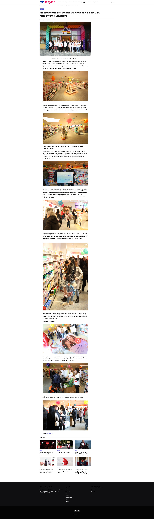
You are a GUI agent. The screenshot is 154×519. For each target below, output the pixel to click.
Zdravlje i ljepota (83, 2)
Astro (70, 2)
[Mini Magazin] (47, 2)
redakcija (42, 19)
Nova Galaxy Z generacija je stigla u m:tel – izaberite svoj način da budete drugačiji (46, 471)
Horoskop (64, 2)
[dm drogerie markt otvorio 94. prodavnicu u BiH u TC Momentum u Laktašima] (65, 39)
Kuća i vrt (95, 2)
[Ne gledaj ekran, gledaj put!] (65, 444)
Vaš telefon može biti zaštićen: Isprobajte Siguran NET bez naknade (64, 471)
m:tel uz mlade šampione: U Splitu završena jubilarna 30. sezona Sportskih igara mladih (47, 454)
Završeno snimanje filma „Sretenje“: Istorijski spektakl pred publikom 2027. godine (82, 454)
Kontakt (92, 491)
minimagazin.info (49, 433)
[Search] (113, 2)
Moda (59, 2)
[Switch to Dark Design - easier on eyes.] (111, 2)
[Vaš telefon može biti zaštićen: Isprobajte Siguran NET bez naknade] (65, 461)
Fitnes (89, 2)
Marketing (93, 489)
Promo (41, 9)
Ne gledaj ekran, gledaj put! (63, 452)
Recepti (75, 2)
